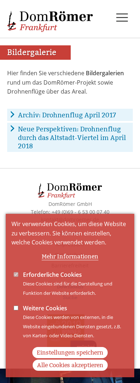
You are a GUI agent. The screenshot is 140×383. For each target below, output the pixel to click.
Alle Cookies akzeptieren (70, 365)
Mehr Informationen (70, 256)
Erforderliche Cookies (52, 275)
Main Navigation (122, 18)
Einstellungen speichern (70, 352)
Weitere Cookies (45, 308)
